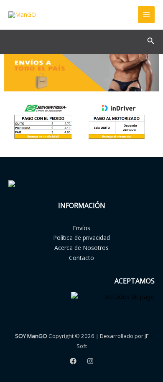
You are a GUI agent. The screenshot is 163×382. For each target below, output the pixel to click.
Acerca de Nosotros (81, 248)
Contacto (81, 258)
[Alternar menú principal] (146, 14)
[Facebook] (73, 361)
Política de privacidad (81, 238)
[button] (151, 41)
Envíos (81, 228)
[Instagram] (90, 361)
